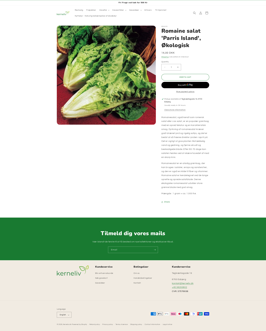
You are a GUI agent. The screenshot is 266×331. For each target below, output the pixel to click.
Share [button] (167, 202)
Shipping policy (136, 324)
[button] (104, 10)
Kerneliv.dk (67, 324)
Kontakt (137, 283)
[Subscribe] (155, 250)
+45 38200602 (179, 287)
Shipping (165, 57)
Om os (137, 273)
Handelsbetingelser (143, 278)
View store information (175, 110)
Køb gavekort (101, 278)
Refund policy (94, 324)
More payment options (185, 91)
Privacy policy (107, 324)
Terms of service (122, 324)
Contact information (152, 324)
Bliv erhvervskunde (104, 273)
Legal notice (167, 324)
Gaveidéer (100, 283)
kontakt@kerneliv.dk (182, 283)
